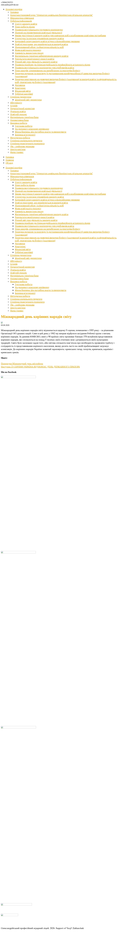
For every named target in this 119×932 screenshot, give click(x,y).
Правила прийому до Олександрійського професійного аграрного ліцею (52, 64)
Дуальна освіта (18, 111)
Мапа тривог (16, 152)
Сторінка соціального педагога (26, 140)
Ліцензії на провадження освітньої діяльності (38, 32)
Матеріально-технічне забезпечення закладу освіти (41, 55)
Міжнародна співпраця (22, 17)
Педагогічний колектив (22, 108)
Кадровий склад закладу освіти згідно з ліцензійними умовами (47, 41)
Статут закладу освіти (26, 23)
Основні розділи (14, 9)
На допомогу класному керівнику (32, 128)
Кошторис (20, 87)
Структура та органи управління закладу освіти (39, 38)
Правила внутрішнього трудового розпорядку (39, 29)
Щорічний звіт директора (28, 99)
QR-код (9, 162)
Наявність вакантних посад (29, 52)
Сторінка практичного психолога (27, 143)
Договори (20, 85)
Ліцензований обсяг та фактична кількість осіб (39, 47)
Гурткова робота (23, 125)
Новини (10, 159)
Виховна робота (18, 123)
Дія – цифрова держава (22, 146)
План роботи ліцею (25, 26)
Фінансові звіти (23, 90)
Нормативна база (19, 120)
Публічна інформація (21, 20)
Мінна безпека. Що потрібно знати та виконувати (40, 131)
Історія (13, 105)
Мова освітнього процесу (28, 50)
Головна (14, 12)
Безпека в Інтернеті (25, 134)
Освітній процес (18, 114)
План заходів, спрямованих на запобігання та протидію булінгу (47, 70)
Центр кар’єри (17, 149)
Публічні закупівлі (24, 93)
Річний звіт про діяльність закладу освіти (36, 61)
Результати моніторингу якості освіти (34, 58)
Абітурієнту (16, 102)
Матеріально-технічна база (24, 117)
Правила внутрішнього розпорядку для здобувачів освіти (44, 67)
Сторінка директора (20, 96)
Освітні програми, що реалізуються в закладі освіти (41, 44)
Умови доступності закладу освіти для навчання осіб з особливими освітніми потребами (60, 35)
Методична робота (20, 137)
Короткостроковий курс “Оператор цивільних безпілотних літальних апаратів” (51, 15)
